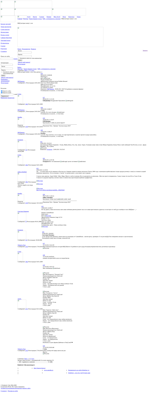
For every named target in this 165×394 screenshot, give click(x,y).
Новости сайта (6, 91)
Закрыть (145, 50)
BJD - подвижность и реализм (46, 69)
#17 (44, 97)
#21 (41, 141)
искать (16, 58)
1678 (26, 126)
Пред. (26, 70)
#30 (44, 346)
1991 (26, 182)
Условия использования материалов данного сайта (15, 388)
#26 (43, 232)
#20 (42, 130)
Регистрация (4, 83)
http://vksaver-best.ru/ (39, 368)
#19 (44, 118)
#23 (37, 168)
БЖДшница (50, 89)
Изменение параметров (7, 98)
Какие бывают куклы (30, 69)
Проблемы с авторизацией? (5, 80)
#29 (44, 265)
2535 (26, 246)
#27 (44, 243)
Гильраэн (49, 149)
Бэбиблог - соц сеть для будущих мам (79, 373)
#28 (44, 255)
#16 (42, 73)
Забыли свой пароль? (7, 77)
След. (32, 70)
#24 (44, 194)
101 (26, 150)
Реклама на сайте (13, 391)
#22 (44, 158)
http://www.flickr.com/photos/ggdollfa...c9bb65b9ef (50, 190)
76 (26, 221)
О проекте (4, 391)
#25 (42, 206)
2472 (26, 309)
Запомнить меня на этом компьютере (8, 72)
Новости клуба (6, 92)
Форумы (20, 69)
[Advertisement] (154, 44)
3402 (26, 104)
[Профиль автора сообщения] (20, 103)
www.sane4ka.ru (48, 370)
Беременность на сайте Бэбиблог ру (78, 370)
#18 (42, 107)
